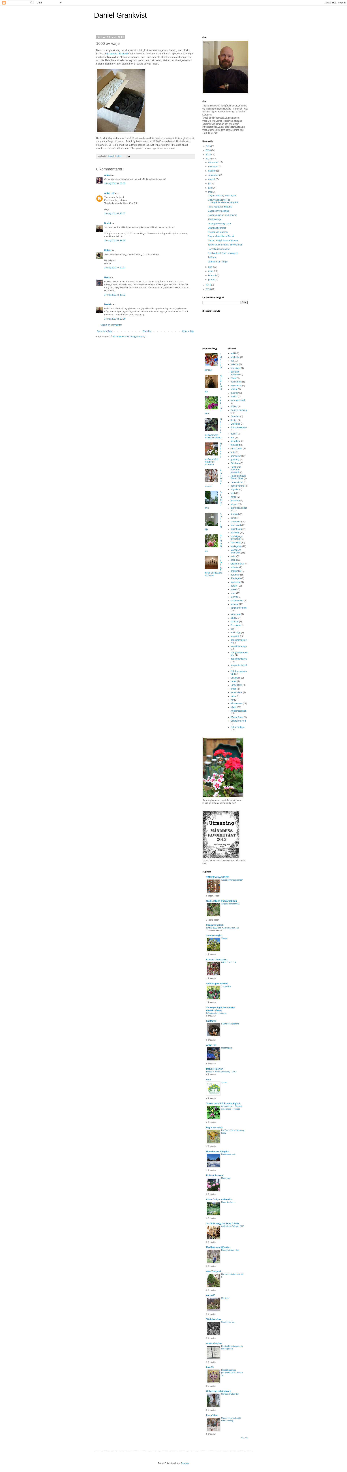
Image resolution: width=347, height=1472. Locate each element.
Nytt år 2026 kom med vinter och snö (222, 928)
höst (233, 493)
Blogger (185, 1463)
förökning (235, 445)
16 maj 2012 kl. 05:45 (114, 183)
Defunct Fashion (214, 1069)
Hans (107, 277)
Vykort (224, 1082)
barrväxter (236, 368)
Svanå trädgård (214, 935)
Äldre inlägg (188, 331)
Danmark (235, 416)
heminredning (237, 486)
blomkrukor (236, 385)
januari (212, 279)
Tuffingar (212, 257)
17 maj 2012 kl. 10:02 (114, 295)
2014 (208, 150)
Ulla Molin (236, 678)
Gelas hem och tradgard (218, 1391)
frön (232, 437)
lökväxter (235, 532)
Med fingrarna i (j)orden (218, 1247)
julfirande (235, 500)
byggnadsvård (238, 400)
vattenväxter (237, 692)
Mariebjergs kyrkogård (236, 537)
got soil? (210, 1295)
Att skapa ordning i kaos (219, 223)
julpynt (234, 504)
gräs (233, 452)
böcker (234, 406)
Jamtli (233, 497)
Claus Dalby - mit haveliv (219, 1199)
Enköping (235, 424)
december (213, 162)
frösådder (235, 441)
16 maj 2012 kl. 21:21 (114, 267)
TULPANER (226, 986)
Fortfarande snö (228, 1154)
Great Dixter (236, 448)
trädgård (235, 636)
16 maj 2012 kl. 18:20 (114, 240)
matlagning (236, 546)
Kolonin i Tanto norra (216, 959)
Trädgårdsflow (213, 1319)
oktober (212, 171)
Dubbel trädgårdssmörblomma (223, 240)
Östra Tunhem (238, 727)
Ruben (107, 250)
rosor (233, 593)
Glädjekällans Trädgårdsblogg (221, 901)
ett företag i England (117, 53)
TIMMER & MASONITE (217, 877)
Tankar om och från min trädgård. (223, 1103)
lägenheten (236, 529)
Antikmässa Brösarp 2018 (232, 1226)
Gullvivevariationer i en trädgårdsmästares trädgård (223, 201)
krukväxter (236, 521)
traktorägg (236, 632)
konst (233, 518)
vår (232, 700)
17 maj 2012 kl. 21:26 (114, 319)
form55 (210, 1367)
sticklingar (236, 614)
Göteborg (235, 463)
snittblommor (237, 600)
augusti (212, 179)
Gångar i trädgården (230, 1394)
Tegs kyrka (236, 625)
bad (232, 361)
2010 (208, 289)
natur (233, 556)
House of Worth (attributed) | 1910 (221, 1072)
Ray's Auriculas (214, 1127)
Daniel (107, 223)
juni (210, 188)
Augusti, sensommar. (230, 904)
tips (232, 629)
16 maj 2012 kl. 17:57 (114, 213)
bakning (235, 364)
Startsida (147, 331)
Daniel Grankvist (120, 15)
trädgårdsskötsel (239, 665)
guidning (235, 459)
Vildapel (224, 938)
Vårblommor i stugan (218, 261)
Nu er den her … (228, 1202)
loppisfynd (236, 525)
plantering (236, 582)
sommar (235, 604)
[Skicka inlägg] (128, 156)
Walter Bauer (237, 717)
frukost (234, 434)
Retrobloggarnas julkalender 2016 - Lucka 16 (232, 1372)
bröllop (234, 389)
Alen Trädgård (213, 1271)
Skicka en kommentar (111, 325)
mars (211, 271)
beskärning (236, 381)
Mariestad (235, 542)
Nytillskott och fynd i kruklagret (222, 253)
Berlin (233, 378)
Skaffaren (211, 1021)
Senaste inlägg (104, 331)
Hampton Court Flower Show (238, 477)
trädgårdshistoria (239, 659)
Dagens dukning (239, 410)
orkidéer (235, 567)
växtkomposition (239, 711)
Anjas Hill (109, 193)
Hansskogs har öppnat (219, 249)
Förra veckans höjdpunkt (220, 207)
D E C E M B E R (228, 962)
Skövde (234, 597)
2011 (208, 285)
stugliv (234, 618)
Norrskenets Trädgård (217, 1151)
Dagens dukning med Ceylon (222, 195)
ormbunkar (236, 571)
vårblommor (236, 703)
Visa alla (244, 1438)
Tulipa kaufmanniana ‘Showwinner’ (225, 244)
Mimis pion (225, 1178)
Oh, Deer (225, 1298)
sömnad (235, 621)
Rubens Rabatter (215, 1175)
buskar (234, 396)
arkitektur (235, 357)
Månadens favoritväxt (236, 551)
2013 (208, 154)
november (213, 166)
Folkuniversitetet (239, 427)
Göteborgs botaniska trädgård (236, 470)
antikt (233, 353)
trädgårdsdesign (239, 646)
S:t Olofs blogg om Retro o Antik (222, 1223)
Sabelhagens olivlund (217, 983)
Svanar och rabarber (218, 232)
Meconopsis (226, 1048)
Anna (107, 175)
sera (208, 1079)
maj (210, 192)
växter (234, 707)
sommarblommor (239, 608)
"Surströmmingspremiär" (232, 880)
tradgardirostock (215, 925)
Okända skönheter (217, 228)
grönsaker (236, 456)
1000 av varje (214, 219)
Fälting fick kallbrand (230, 1024)
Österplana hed (238, 721)
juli (210, 183)
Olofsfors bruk (237, 563)
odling (234, 560)
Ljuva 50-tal (212, 1415)
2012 (208, 158)
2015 (208, 146)
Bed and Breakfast (235, 373)
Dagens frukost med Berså (221, 236)
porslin (234, 586)
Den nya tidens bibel (230, 1250)
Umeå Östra (236, 685)
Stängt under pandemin (216, 1013)
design (234, 420)
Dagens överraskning (218, 211)
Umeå (234, 681)
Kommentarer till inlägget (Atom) (129, 336)
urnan (233, 689)
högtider (235, 489)
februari (212, 275)
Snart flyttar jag (227, 1322)
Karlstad (235, 514)
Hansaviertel (237, 482)
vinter (233, 696)
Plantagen (236, 578)
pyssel (234, 589)
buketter (235, 393)
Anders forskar (214, 1343)
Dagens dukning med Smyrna (222, 215)
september (213, 175)
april (210, 267)
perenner (235, 575)
